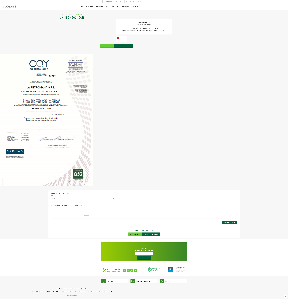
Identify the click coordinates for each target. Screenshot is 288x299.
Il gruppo (89, 6)
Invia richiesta (228, 222)
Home (82, 6)
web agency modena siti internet (72, 295)
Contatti (135, 6)
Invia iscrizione (143, 258)
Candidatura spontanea (123, 46)
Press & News (125, 6)
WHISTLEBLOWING (108, 1)
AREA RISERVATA (119, 1)
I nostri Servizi (100, 6)
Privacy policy (86, 215)
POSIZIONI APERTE (107, 46)
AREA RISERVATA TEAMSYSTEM (133, 1)
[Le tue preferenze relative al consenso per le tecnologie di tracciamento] (285, 296)
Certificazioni (114, 6)
